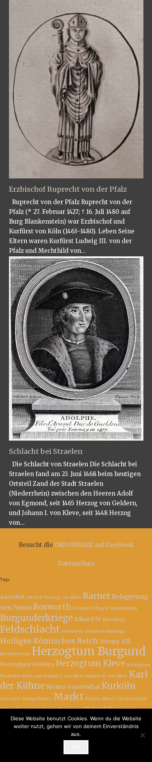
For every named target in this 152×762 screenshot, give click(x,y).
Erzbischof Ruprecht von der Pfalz (68, 189)
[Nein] (142, 735)
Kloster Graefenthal (73, 686)
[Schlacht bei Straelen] (76, 348)
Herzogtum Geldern (27, 664)
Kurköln (118, 685)
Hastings (115, 631)
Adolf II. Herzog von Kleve (53, 597)
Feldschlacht (30, 629)
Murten (93, 698)
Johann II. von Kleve (106, 676)
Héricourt (32, 676)
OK (76, 747)
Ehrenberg (114, 619)
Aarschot (12, 596)
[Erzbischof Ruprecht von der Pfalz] (76, 89)
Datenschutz (76, 563)
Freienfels (72, 631)
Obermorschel (132, 698)
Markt (68, 697)
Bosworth (52, 607)
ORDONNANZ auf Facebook (94, 545)
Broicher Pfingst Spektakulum (105, 608)
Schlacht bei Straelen (46, 451)
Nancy (108, 698)
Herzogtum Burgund (89, 651)
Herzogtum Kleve (90, 663)
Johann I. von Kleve (64, 676)
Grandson (94, 631)
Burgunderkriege (36, 617)
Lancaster (10, 698)
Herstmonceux (15, 653)
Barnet (96, 596)
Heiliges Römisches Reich (49, 641)
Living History (37, 698)
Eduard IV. (87, 619)
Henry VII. (116, 641)
